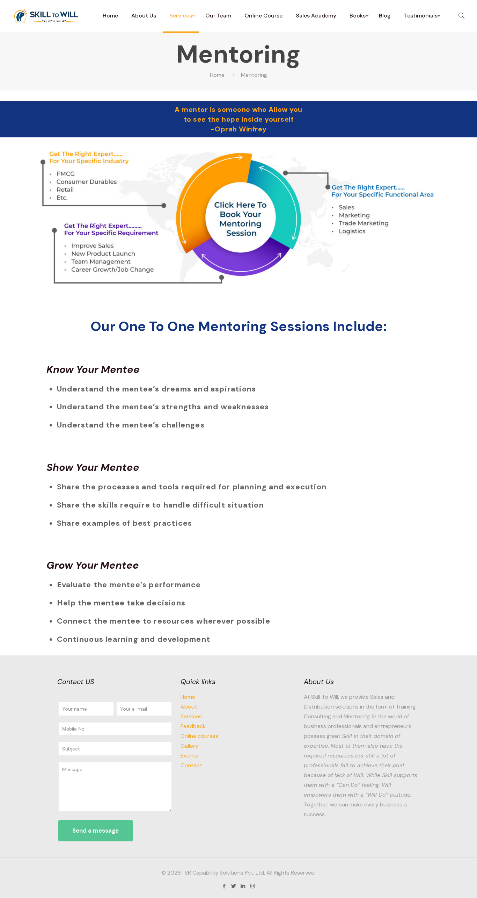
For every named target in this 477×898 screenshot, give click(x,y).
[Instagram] (252, 886)
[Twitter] (233, 886)
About (189, 706)
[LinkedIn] (243, 886)
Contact (191, 765)
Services (191, 716)
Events (189, 755)
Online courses (199, 736)
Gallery (189, 745)
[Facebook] (224, 886)
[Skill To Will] (47, 15)
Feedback (193, 726)
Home (217, 75)
